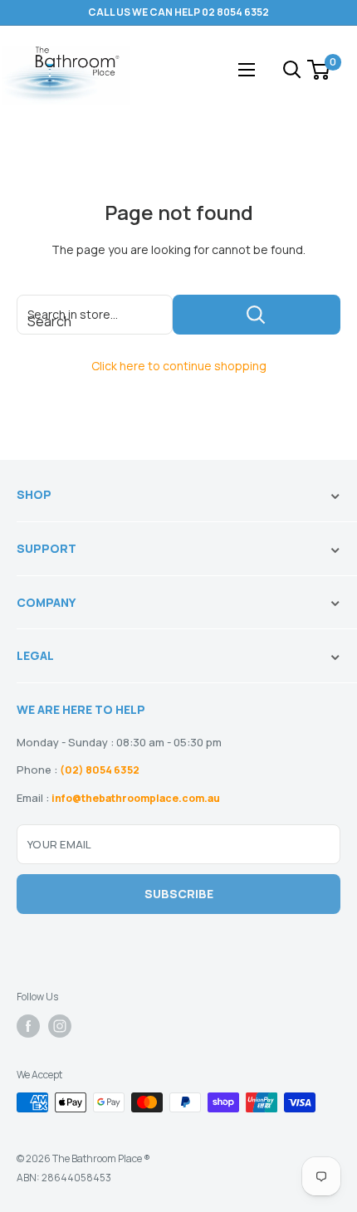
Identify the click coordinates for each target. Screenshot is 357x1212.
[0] (319, 70)
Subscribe (178, 894)
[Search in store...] (256, 315)
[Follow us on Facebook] (28, 1026)
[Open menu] (246, 69)
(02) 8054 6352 (99, 770)
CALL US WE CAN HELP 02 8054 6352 (178, 12)
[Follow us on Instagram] (59, 1026)
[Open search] (292, 70)
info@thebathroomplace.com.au (135, 798)
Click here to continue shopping (179, 366)
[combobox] (95, 315)
